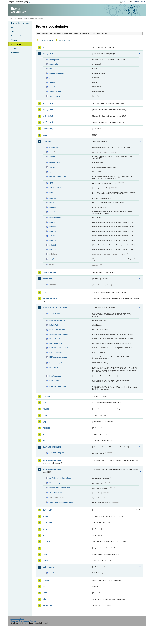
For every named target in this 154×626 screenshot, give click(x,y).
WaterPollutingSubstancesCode (61, 502)
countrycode (54, 60)
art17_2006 (48, 110)
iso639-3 (52, 198)
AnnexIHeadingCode (57, 453)
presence (52, 78)
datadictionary (49, 272)
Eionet (20, 18)
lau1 (45, 529)
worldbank (47, 605)
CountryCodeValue (56, 339)
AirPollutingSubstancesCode (60, 478)
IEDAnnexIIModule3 (52, 460)
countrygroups (54, 162)
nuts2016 (52, 240)
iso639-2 (52, 192)
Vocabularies (15, 44)
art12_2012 (48, 54)
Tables (12, 31)
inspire (46, 516)
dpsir (51, 172)
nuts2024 (52, 249)
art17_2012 (48, 116)
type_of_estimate (55, 91)
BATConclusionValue (57, 330)
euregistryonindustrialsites (55, 307)
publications (48, 567)
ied (44, 440)
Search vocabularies (46, 40)
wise (45, 599)
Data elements (16, 36)
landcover (47, 522)
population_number (56, 73)
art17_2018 (48, 122)
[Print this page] (128, 1)
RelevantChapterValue (57, 386)
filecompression (55, 187)
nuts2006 (52, 227)
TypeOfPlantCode (55, 492)
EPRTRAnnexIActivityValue (59, 348)
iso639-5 (52, 203)
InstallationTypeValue (57, 363)
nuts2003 (52, 222)
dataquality (48, 279)
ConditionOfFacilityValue (58, 334)
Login (124, 1)
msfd (45, 554)
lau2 (45, 535)
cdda (45, 135)
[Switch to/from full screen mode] (131, 1)
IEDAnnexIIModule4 (52, 469)
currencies (53, 167)
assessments (54, 147)
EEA (20, 1)
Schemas (14, 40)
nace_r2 (52, 212)
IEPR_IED (47, 510)
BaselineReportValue (57, 321)
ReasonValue (54, 380)
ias (44, 434)
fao (44, 403)
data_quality (53, 64)
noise (45, 561)
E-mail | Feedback (17, 619)
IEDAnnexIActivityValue (58, 357)
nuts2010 (52, 231)
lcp (44, 548)
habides (46, 428)
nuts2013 (52, 236)
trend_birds (53, 87)
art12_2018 (48, 103)
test (44, 587)
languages (53, 207)
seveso (46, 580)
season (52, 82)
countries (52, 157)
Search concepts (64, 40)
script (51, 259)
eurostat (46, 396)
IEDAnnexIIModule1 (52, 447)
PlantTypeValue (55, 376)
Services (13, 48)
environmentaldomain (57, 176)
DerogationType (55, 483)
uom (45, 593)
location (52, 69)
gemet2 (46, 415)
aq (44, 47)
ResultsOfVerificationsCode (59, 488)
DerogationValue (55, 343)
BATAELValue (54, 325)
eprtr (45, 292)
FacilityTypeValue (55, 352)
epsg (51, 183)
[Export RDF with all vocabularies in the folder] (140, 53)
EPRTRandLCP (50, 299)
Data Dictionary (29, 18)
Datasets (13, 27)
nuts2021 (52, 245)
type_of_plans (54, 96)
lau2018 (46, 542)
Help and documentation (19, 23)
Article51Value (54, 313)
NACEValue (53, 367)
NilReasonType (55, 218)
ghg (44, 422)
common (47, 141)
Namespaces (15, 53)
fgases (46, 409)
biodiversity (48, 129)
